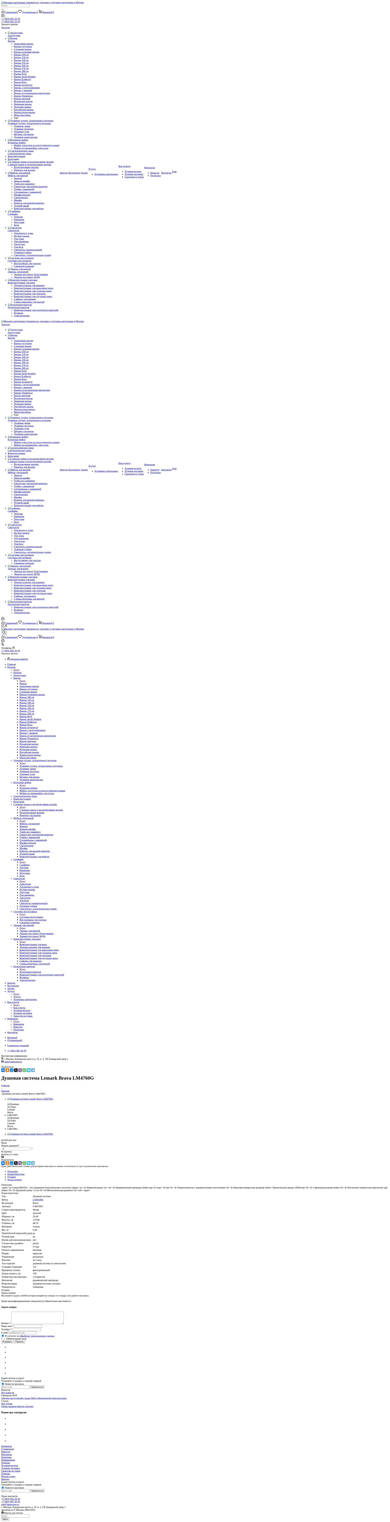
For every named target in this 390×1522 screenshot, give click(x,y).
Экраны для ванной (30, 930)
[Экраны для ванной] (33, 269)
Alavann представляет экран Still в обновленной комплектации (34, 1398)
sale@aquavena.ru (13, 1061)
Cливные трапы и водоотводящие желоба (41, 810)
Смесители (25, 884)
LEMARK (38, 1199)
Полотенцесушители (30, 972)
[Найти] (2, 9)
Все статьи (6, 1403)
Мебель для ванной (30, 823)
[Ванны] (33, 38)
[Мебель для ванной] (33, 173)
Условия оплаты (9, 1465)
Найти (5, 1519)
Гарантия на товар (10, 1471)
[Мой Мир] (11, 1070)
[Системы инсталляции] (33, 258)
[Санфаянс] (33, 211)
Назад (16, 670)
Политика (6, 1457)
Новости (5, 1451)
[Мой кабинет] (2, 16)
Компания (18, 1024)
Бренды (5, 1479)
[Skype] (28, 1070)
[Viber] (20, 1070)
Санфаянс (25, 865)
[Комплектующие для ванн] (33, 280)
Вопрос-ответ (8, 1476)
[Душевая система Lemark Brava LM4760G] (30, 1099)
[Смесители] (33, 227)
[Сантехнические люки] (33, 151)
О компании (7, 1449)
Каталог (17, 672)
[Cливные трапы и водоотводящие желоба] (33, 162)
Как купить (19, 1007)
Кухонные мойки (28, 788)
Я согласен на (30, 1336)
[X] (16, 1070)
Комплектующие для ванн (33, 944)
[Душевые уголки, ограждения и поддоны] (33, 120)
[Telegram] (33, 1070)
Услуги (17, 996)
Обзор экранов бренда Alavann (17, 1406)
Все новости (7, 1392)
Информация (8, 1460)
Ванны (23, 683)
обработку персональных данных (37, 1336)
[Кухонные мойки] (33, 140)
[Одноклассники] (7, 1070)
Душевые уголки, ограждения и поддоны (41, 766)
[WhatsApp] (24, 1070)
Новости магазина (14, 1384)
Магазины (6, 1454)
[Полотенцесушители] (33, 304)
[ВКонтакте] (3, 1070)
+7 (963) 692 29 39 (10, 19)
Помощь (5, 1462)
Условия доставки (10, 1468)
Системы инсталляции (31, 917)
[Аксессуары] (33, 32)
